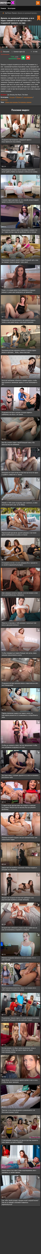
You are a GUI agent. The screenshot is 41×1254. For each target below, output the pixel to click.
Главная (3, 8)
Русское (12, 97)
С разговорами (27, 97)
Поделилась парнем (24, 102)
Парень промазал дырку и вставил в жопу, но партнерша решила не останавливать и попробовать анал (20, 715)
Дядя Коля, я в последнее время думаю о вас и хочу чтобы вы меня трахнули (20, 1081)
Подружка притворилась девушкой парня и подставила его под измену (16, 141)
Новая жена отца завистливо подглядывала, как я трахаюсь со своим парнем (19, 1171)
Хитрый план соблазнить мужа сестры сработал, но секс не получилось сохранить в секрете (19, 929)
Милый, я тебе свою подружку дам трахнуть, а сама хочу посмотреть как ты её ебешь (19, 504)
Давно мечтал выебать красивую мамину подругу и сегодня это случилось (19, 868)
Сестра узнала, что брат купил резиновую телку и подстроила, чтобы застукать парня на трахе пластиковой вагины (19, 1050)
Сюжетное (4, 100)
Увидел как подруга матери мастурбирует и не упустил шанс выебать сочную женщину (18, 899)
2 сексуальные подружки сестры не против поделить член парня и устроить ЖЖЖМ (20, 1141)
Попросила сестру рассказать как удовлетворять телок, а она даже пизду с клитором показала (18, 321)
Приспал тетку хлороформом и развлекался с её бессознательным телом (18, 1111)
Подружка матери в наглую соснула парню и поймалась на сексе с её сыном (17, 413)
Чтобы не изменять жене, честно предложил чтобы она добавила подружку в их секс (19, 746)
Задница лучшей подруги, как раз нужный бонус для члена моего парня (19, 838)
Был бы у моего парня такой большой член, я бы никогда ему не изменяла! (18, 443)
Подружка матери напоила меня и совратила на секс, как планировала (20, 684)
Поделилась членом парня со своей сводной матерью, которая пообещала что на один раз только (20, 1019)
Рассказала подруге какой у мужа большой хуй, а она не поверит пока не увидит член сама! (20, 261)
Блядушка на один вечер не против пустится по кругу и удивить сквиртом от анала (20, 473)
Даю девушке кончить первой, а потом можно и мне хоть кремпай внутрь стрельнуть (20, 594)
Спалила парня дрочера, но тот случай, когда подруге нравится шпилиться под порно (20, 201)
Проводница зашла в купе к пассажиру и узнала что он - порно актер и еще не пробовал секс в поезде (19, 231)
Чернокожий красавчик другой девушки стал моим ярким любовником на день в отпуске (19, 534)
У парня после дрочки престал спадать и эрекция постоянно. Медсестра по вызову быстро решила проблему (19, 807)
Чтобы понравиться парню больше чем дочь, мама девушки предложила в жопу (19, 654)
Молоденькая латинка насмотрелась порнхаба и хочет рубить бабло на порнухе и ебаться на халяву (19, 171)
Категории (11, 8)
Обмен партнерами (11, 102)
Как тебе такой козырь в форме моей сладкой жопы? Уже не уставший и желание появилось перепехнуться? (20, 1202)
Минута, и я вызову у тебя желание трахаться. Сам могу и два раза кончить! (19, 624)
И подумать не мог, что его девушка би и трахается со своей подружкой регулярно (19, 564)
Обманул (19, 97)
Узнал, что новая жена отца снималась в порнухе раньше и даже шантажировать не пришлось (18, 291)
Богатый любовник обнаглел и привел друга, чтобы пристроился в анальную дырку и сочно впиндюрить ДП (19, 382)
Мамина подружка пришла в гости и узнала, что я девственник (19, 959)
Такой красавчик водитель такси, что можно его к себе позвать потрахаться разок (19, 989)
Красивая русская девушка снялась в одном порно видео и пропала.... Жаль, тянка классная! (19, 351)
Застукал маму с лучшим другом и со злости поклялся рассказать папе (20, 776)
